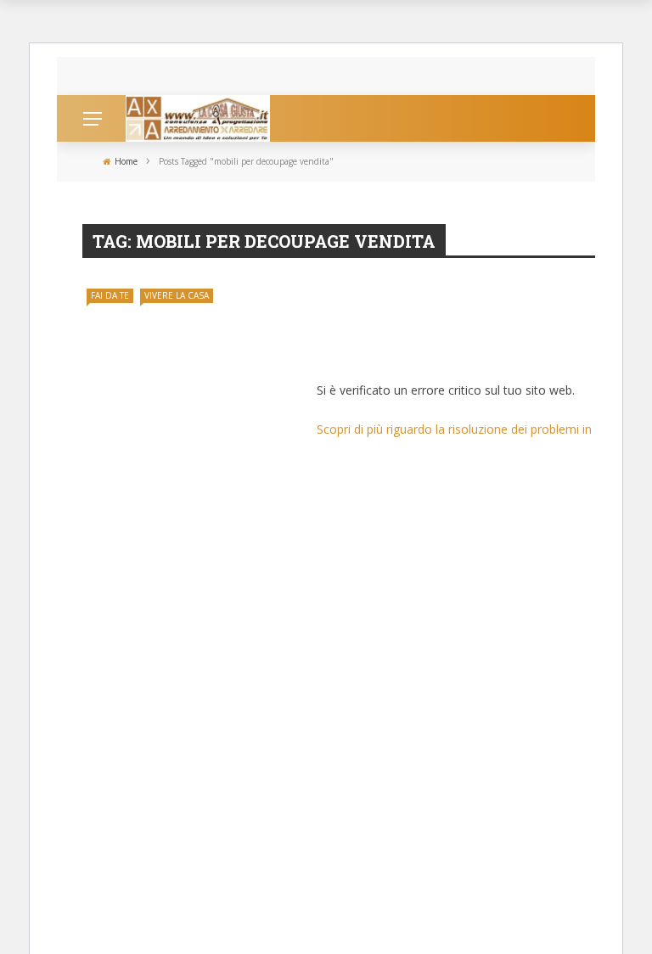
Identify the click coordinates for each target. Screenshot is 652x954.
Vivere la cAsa (176, 295)
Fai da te (110, 295)
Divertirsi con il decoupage (429, 349)
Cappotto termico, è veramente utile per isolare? (262, 76)
